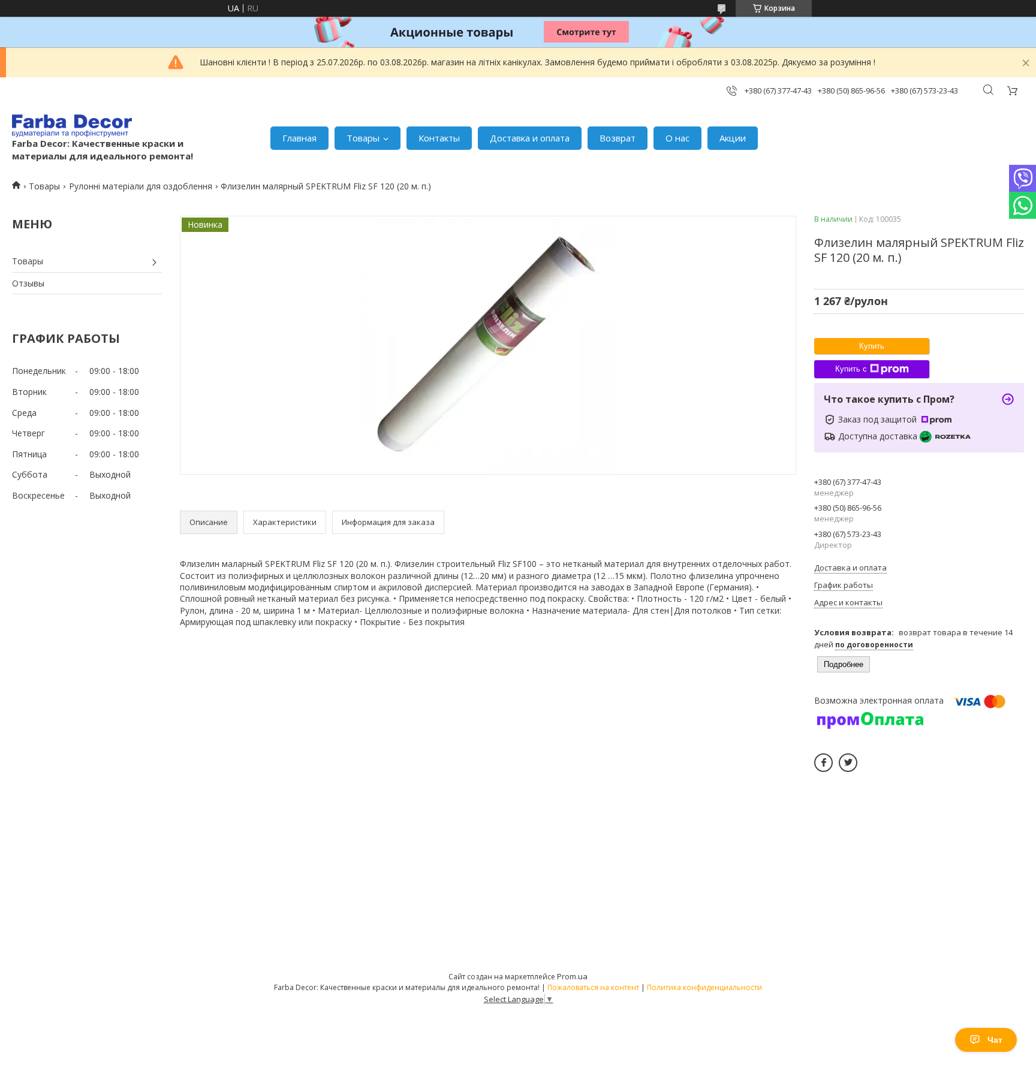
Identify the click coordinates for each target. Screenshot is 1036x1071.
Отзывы (28, 283)
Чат (994, 1040)
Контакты (439, 138)
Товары (363, 138)
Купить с (851, 368)
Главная (299, 138)
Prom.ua (572, 976)
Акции (732, 138)
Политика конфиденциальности (704, 987)
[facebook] (823, 762)
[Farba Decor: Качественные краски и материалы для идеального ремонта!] (72, 125)
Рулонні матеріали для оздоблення (140, 186)
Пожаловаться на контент (593, 987)
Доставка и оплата (530, 138)
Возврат (618, 138)
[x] (848, 762)
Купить (871, 346)
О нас (677, 138)
